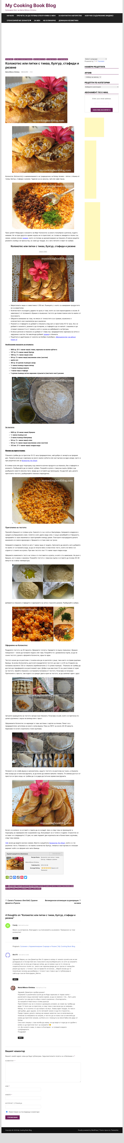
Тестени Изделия (62, 59)
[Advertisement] (62, 40)
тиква (29, 888)
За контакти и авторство (70, 16)
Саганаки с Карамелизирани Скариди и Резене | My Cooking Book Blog (47, 946)
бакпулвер (13, 886)
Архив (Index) (9, 59)
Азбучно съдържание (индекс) (99, 16)
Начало (10, 16)
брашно (20, 886)
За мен (37, 20)
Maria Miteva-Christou (12, 72)
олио (13, 888)
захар (42, 886)
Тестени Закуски (51, 59)
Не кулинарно (49, 20)
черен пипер (37, 888)
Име (7, 1086)
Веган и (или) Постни (39, 59)
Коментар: (10, 1061)
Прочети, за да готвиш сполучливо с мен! (36, 16)
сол (18, 888)
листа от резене (56, 886)
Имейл (8, 1094)
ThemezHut (114, 1130)
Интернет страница (13, 1103)
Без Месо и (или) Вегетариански (23, 59)
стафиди (23, 888)
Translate (101, 61)
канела (47, 886)
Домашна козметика (68, 20)
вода (36, 886)
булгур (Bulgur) (29, 886)
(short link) (43, 251)
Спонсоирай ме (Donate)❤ (19, 20)
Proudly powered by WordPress (88, 1130)
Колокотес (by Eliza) (29, 461)
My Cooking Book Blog (30, 5)
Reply (15, 938)
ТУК (6, 843)
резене (25, 238)
